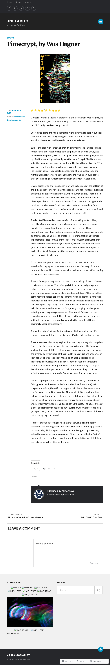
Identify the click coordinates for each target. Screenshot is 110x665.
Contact (28, 2)
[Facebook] (9, 8)
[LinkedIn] (15, 8)
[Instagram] (27, 8)
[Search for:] (79, 590)
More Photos (13, 633)
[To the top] (100, 649)
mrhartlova (19, 116)
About (18, 2)
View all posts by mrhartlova (60, 494)
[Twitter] (21, 8)
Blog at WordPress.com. (19, 660)
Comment (94, 563)
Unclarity (18, 21)
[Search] (33, 8)
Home (9, 2)
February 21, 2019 (15, 111)
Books (11, 38)
